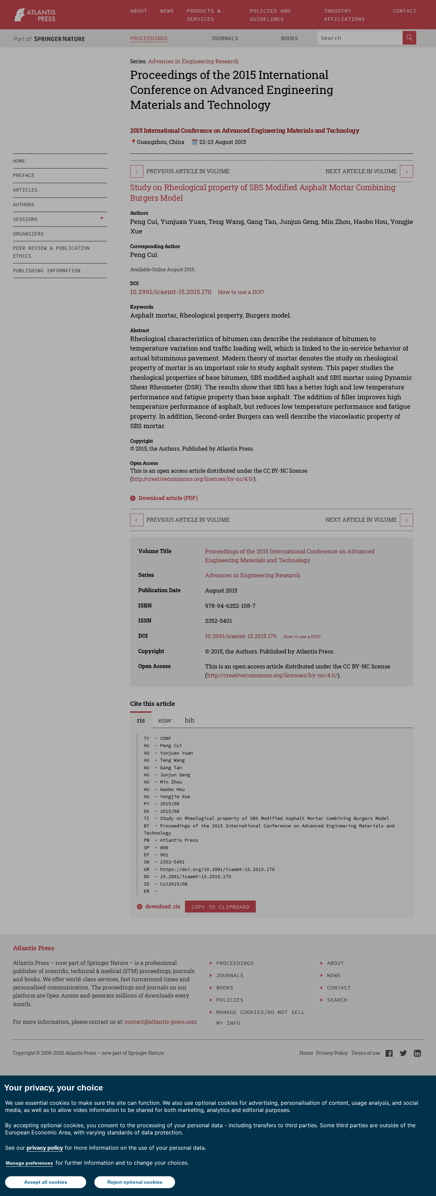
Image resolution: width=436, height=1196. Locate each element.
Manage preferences (29, 1163)
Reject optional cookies (134, 1182)
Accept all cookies (45, 1182)
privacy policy (45, 1147)
